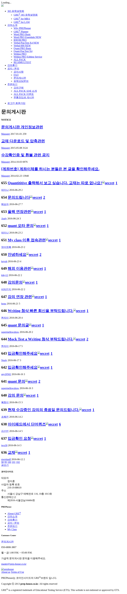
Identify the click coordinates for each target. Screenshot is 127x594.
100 (9, 462)
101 (13, 462)
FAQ (16, 75)
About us (5, 572)
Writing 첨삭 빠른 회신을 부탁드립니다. (40, 311)
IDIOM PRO (20, 40)
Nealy (4, 360)
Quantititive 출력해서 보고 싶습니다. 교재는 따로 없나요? (55, 183)
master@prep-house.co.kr (13, 564)
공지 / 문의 (13, 68)
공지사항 (19, 71)
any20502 (6, 374)
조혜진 (5, 416)
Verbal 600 (22, 45)
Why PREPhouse (22, 28)
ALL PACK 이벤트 (24, 94)
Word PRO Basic (22, 34)
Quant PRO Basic (22, 48)
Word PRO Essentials (27, 37)
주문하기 (12, 84)
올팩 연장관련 (19, 212)
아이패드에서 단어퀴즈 (27, 424)
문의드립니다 (19, 197)
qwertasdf (6, 459)
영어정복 (6, 247)
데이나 (5, 190)
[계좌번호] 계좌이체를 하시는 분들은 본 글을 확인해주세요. (50, 169)
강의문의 (15, 282)
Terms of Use (17, 572)
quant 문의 (16, 381)
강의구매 (19, 87)
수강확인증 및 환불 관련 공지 (25, 155)
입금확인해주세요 (22, 353)
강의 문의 (16, 395)
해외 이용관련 (19, 268)
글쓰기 (5, 465)
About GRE (14, 513)
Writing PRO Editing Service (28, 56)
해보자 (5, 204)
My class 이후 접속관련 (27, 240)
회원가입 (20, 103)
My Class (12, 529)
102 (18, 462)
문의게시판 (20, 78)
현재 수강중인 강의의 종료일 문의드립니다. (43, 410)
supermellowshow (10, 332)
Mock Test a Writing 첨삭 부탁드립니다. (40, 339)
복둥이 (5, 402)
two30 (4, 445)
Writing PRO (20, 54)
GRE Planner (21, 31)
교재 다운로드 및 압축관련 (23, 141)
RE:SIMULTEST (22, 62)
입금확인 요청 (19, 438)
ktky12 (4, 275)
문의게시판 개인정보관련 (22, 127)
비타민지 (6, 289)
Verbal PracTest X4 (26, 42)
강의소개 (12, 25)
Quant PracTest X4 (23, 51)
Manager (5, 134)
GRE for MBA (22, 18)
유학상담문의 (21, 81)
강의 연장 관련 (20, 297)
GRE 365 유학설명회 (26, 15)
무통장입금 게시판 (24, 97)
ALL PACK (20, 59)
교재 (11, 452)
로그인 (11, 103)
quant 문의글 (18, 325)
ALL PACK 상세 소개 (25, 91)
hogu (3, 303)
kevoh (4, 261)
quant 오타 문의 (21, 226)
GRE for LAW (22, 22)
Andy (4, 218)
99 (5, 462)
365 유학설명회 (15, 11)
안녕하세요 (17, 254)
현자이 (5, 317)
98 (2, 462)
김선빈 (5, 431)
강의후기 (12, 65)
